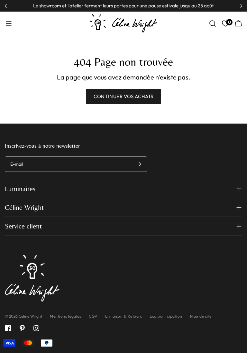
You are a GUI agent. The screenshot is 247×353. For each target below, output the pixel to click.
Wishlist (228, 22)
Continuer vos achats (123, 96)
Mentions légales (65, 316)
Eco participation (166, 316)
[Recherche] (212, 23)
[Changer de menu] (9, 23)
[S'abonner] (139, 164)
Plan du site (201, 316)
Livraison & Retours (123, 316)
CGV (93, 316)
